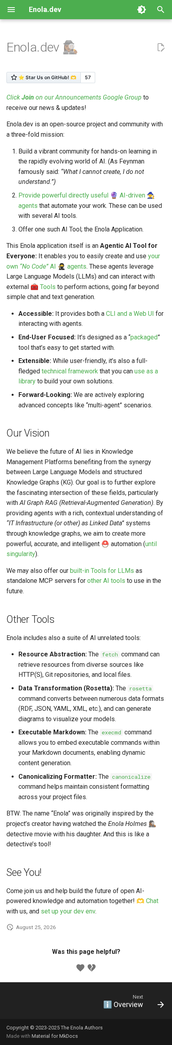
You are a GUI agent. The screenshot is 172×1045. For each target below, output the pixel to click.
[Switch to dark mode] (142, 10)
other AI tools (106, 580)
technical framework (70, 371)
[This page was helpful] (80, 968)
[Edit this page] (161, 47)
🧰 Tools (43, 287)
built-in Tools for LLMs (102, 570)
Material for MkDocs (55, 1036)
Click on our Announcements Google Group (74, 97)
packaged (144, 337)
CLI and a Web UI (130, 313)
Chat (152, 901)
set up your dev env (68, 911)
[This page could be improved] (91, 968)
